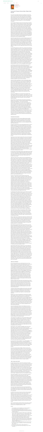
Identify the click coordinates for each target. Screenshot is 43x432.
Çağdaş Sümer (17, 4)
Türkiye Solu (16, 7)
